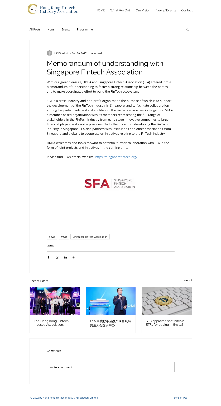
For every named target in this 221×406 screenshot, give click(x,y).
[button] (187, 29)
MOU (64, 236)
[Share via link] (73, 257)
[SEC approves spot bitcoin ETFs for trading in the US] (167, 301)
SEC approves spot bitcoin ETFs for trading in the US (165, 322)
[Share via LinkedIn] (65, 257)
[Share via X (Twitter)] (57, 257)
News (51, 29)
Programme (85, 29)
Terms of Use (179, 397)
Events (65, 29)
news (52, 236)
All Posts (35, 29)
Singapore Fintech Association (90, 236)
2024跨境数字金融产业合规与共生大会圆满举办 (110, 323)
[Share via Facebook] (48, 257)
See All (188, 280)
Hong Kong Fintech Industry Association (59, 9)
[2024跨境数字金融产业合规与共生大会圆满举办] (111, 301)
